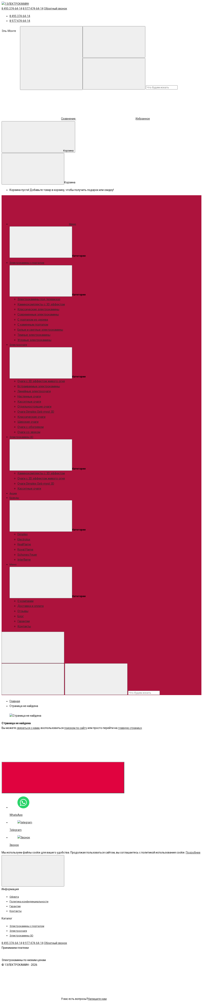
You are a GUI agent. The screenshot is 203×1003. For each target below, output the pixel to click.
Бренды (14, 497)
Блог (20, 616)
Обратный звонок (55, 8)
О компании (25, 601)
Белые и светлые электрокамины (40, 329)
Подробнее (193, 852)
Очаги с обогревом (30, 427)
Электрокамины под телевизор (38, 299)
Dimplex (22, 534)
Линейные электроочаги (34, 391)
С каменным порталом (32, 324)
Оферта (14, 896)
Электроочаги (18, 344)
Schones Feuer (27, 554)
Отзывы (22, 611)
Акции (13, 493)
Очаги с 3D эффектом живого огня (41, 381)
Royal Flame (25, 549)
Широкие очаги (27, 422)
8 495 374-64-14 (12, 8)
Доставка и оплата (30, 606)
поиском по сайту (75, 728)
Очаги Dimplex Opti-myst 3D (35, 411)
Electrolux (23, 539)
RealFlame (24, 544)
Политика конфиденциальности (29, 901)
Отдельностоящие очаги (34, 406)
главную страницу (130, 728)
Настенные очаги (29, 396)
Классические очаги (31, 417)
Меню (72, 224)
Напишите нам (97, 998)
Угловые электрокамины (34, 340)
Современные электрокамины (38, 314)
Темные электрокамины (33, 335)
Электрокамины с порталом (27, 262)
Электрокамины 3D (21, 436)
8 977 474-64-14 (33, 8)
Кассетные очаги (29, 401)
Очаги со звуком (28, 432)
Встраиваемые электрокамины (38, 386)
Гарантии (23, 621)
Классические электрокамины (38, 309)
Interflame (24, 559)
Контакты (24, 626)
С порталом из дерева (32, 319)
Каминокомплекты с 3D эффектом (41, 304)
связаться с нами (28, 728)
